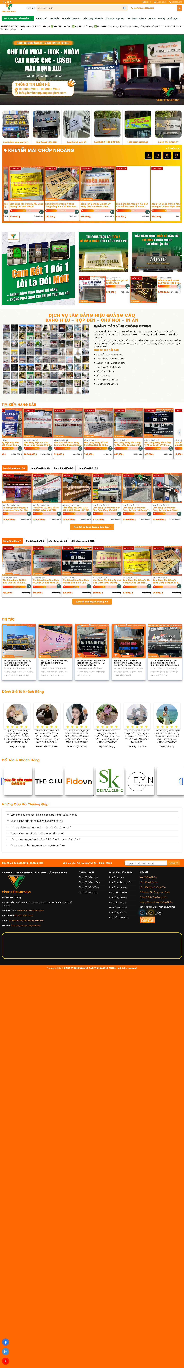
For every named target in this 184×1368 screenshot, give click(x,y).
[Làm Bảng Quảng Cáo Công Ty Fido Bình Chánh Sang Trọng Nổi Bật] (167, 488)
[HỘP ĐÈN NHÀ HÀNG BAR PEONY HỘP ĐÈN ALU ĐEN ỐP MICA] (143, 289)
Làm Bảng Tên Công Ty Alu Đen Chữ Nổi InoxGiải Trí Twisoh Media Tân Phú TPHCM (148, 205)
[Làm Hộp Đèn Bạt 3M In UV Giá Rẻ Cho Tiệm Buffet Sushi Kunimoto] (22, 423)
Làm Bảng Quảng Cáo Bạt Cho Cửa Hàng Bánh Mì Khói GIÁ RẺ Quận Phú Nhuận (106, 509)
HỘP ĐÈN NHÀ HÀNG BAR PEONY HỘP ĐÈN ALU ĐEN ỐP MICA (168, 281)
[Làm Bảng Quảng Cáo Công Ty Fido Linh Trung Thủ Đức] (137, 488)
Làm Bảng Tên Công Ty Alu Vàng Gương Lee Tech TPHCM (43, 205)
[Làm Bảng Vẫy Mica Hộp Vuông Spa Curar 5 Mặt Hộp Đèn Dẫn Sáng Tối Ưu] (143, 423)
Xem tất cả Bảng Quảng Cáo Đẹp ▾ (92, 526)
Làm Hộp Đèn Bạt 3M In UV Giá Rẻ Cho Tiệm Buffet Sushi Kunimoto (22, 443)
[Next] (177, 192)
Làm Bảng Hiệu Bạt (114, 18)
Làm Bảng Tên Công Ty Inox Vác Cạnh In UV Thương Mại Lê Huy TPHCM (107, 581)
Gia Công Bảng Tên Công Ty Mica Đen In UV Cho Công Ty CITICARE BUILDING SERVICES (77, 581)
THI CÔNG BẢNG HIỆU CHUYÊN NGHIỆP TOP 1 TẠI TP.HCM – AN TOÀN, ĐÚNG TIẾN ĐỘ (91, 663)
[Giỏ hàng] (179, 8)
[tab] (15, 468)
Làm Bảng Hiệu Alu (71, 18)
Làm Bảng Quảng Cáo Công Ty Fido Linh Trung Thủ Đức (137, 509)
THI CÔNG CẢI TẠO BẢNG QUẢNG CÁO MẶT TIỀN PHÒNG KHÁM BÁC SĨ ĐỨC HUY (46, 509)
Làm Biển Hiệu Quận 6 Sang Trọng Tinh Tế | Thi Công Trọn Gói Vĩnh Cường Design (165, 663)
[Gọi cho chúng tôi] (156, 913)
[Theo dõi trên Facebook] (3, 2)
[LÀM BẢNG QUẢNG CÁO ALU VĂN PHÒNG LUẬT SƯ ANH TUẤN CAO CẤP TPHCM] (77, 488)
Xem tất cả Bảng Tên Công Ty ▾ (92, 601)
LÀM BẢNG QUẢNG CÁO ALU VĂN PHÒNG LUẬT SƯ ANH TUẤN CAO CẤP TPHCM (76, 509)
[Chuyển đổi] (8, 815)
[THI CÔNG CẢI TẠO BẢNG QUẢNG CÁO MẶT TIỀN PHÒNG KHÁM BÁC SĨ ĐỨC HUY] (47, 488)
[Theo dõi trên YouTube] (10, 2)
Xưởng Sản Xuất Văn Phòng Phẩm (156, 902)
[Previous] (7, 192)
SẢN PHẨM (55, 18)
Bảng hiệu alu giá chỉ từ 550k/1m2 (117, 281)
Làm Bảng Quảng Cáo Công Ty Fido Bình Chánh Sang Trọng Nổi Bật (165, 509)
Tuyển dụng (173, 18)
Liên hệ (161, 18)
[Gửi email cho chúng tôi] (8, 2)
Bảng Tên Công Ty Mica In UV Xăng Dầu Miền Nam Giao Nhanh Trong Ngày (112, 205)
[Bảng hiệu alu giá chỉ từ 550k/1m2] (92, 289)
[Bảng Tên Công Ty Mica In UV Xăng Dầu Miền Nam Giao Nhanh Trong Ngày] (114, 183)
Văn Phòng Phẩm (148, 877)
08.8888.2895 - (24, 910)
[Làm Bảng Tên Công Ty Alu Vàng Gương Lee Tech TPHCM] (43, 183)
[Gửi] (126, 8)
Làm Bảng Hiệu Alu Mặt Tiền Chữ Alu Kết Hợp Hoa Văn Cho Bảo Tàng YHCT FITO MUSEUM (51, 443)
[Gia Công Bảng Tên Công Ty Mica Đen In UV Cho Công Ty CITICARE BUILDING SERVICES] (77, 561)
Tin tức (152, 18)
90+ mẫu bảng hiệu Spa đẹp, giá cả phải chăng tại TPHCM (54, 663)
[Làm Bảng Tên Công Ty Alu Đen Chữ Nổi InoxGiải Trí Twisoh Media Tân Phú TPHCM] (149, 183)
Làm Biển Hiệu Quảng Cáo (153, 887)
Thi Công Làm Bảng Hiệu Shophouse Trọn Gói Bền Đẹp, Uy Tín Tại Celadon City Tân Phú (111, 443)
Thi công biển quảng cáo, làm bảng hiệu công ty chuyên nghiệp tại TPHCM (17, 663)
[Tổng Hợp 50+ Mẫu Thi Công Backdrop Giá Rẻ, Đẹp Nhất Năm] (83, 423)
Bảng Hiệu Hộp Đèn (93, 18)
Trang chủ (41, 18)
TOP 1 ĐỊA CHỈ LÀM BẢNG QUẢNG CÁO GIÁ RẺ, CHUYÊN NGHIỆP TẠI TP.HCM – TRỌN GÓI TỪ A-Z (128, 664)
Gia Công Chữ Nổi (136, 18)
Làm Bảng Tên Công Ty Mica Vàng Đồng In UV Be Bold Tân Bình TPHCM (77, 205)
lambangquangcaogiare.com (26, 925)
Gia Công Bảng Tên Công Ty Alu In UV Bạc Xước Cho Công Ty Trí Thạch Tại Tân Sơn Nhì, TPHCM (46, 581)
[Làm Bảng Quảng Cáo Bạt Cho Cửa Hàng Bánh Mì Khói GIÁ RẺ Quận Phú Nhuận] (107, 488)
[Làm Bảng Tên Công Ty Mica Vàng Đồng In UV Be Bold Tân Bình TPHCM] (78, 183)
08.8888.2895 (37, 910)
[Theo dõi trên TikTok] (5, 2)
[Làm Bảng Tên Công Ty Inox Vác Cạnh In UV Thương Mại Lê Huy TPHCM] (107, 561)
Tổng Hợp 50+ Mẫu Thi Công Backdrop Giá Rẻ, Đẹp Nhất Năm (81, 443)
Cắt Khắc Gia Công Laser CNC (155, 892)
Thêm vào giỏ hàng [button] (22, 212)
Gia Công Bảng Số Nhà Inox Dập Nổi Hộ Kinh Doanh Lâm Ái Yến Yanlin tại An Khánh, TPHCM (15, 581)
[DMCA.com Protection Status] (147, 919)
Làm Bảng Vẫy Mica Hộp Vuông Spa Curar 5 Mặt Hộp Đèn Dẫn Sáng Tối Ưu (142, 443)
